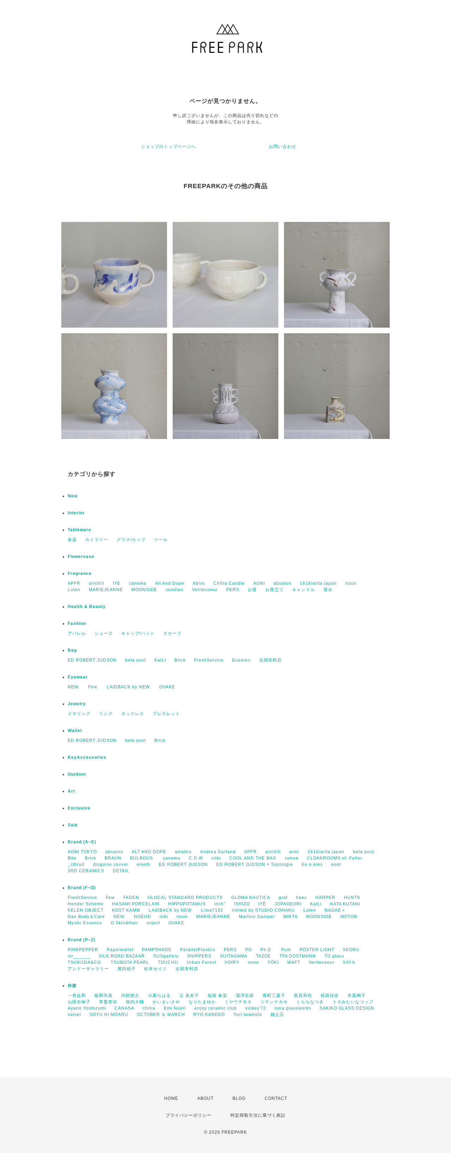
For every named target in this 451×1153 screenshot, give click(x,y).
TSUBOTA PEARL (130, 962)
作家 (72, 985)
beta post (135, 660)
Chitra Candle (229, 583)
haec (301, 897)
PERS (232, 589)
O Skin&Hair (124, 922)
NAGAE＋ (335, 910)
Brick (180, 660)
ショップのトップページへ (168, 146)
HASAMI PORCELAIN (136, 903)
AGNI (259, 583)
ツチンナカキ (274, 1001)
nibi (164, 916)
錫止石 (277, 1014)
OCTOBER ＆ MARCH (161, 1014)
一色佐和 (77, 995)
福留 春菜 (217, 995)
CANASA (124, 1008)
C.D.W (196, 858)
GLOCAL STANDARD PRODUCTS (185, 897)
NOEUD (142, 916)
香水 (328, 589)
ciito (216, 858)
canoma (138, 583)
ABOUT (205, 1098)
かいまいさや (166, 1001)
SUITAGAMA (233, 956)
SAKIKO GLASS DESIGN (347, 1008)
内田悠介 (130, 995)
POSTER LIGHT (316, 949)
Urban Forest (201, 962)
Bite (72, 858)
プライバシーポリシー (188, 1115)
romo (253, 962)
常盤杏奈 (108, 1001)
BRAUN (113, 858)
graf (283, 897)
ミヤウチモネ (238, 1001)
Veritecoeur (205, 589)
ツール (161, 539)
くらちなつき (310, 1001)
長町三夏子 (273, 995)
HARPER (325, 897)
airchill (96, 583)
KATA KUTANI (345, 903)
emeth (143, 864)
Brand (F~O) (82, 887)
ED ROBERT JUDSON (92, 660)
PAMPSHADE (157, 949)
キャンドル (303, 589)
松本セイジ (155, 968)
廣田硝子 (126, 968)
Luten (74, 589)
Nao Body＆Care (86, 916)
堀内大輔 (135, 1001)
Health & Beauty (87, 606)
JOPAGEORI (288, 903)
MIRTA (290, 916)
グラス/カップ (131, 539)
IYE (117, 583)
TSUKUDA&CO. (85, 962)
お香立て (274, 589)
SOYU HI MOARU (108, 1014)
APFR (74, 583)
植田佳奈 (330, 995)
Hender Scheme (86, 903)
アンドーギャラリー (88, 968)
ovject (153, 922)
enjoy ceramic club (215, 1008)
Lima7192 (212, 910)
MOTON (349, 916)
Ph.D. (266, 949)
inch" (220, 903)
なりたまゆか (202, 1001)
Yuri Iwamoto (247, 1014)
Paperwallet (120, 949)
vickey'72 (255, 1008)
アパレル (77, 633)
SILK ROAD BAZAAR (122, 956)
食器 (72, 539)
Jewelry (77, 703)
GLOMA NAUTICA (250, 897)
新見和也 (303, 995)
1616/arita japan (318, 583)
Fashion (77, 623)
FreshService (209, 660)
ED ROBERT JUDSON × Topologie (254, 864)
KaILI (160, 660)
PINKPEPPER (83, 949)
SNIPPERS (199, 956)
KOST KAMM (126, 910)
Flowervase (81, 556)
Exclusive (79, 808)
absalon (282, 583)
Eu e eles (312, 864)
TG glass (334, 956)
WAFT (293, 962)
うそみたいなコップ (352, 1001)
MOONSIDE (144, 589)
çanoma (171, 858)
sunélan (175, 589)
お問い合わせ (282, 146)
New (73, 496)
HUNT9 (352, 897)
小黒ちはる (159, 995)
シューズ (103, 633)
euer (336, 864)
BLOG (239, 1098)
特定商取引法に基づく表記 (257, 1115)
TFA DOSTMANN (297, 956)
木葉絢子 (356, 995)
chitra (149, 1008)
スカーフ (172, 633)
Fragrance (80, 573)
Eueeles (241, 660)
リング (106, 713)
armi (294, 851)
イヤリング (79, 713)
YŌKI (273, 962)
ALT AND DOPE (149, 851)
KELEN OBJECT (86, 910)
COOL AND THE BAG (252, 858)
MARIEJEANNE (106, 589)
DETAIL (121, 870)
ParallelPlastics (197, 949)
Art (71, 791)
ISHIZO (242, 903)
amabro (183, 851)
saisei (74, 1014)
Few (110, 897)
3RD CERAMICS (86, 870)
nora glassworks (292, 1008)
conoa (291, 858)
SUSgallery (166, 956)
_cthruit (76, 864)
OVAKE (167, 686)
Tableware (79, 529)
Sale (73, 825)
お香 (252, 589)
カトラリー (96, 539)
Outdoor (77, 774)
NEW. (74, 686)
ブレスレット (166, 713)
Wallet (75, 730)
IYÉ (262, 903)
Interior (76, 512)
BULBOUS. (142, 858)
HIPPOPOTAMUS (187, 903)
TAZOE (263, 956)
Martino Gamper (257, 916)
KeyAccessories (87, 757)
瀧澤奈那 (245, 995)
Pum (286, 949)
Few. (93, 686)
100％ (349, 962)
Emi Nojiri (175, 1008)
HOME (171, 1098)
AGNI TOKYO (82, 851)
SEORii (351, 949)
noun (351, 583)
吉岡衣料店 (270, 660)
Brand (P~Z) (81, 939)
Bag (72, 650)
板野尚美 (103, 995)
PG (248, 949)
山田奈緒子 (79, 1001)
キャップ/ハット (138, 633)
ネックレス (132, 713)
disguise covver (110, 864)
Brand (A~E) (82, 841)
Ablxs (199, 583)
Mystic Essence (85, 922)
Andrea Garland (218, 851)
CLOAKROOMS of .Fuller (334, 858)
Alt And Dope (169, 583)
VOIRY (231, 962)
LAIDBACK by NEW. (129, 686)
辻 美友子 (189, 995)
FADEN (131, 897)
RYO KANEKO (209, 1014)
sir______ (79, 956)
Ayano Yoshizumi (87, 1008)
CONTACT (276, 1098)
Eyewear (78, 677)
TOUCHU (168, 962)
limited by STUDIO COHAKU (263, 910)
